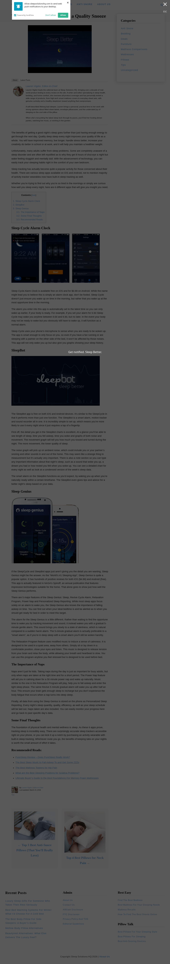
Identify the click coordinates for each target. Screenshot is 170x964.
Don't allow (50, 15)
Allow (63, 15)
